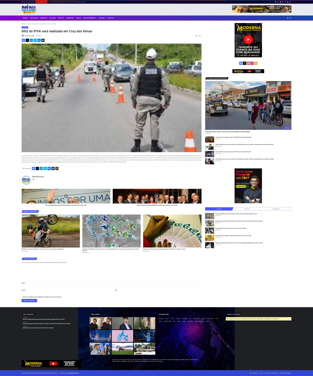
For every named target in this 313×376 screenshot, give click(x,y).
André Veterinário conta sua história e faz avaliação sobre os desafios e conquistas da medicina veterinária (244, 144)
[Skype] (35, 40)
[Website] (33, 179)
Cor (190, 318)
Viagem (208, 321)
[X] (27, 40)
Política (61, 18)
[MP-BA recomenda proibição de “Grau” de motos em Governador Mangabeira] (51, 231)
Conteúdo (185, 318)
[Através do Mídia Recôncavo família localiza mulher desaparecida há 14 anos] (209, 216)
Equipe (203, 318)
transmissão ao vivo (199, 321)
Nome (24, 283)
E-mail (24, 290)
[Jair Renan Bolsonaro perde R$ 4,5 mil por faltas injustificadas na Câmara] (122, 323)
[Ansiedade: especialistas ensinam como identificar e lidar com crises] (100, 336)
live (174, 321)
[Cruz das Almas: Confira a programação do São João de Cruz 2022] (209, 238)
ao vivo (167, 318)
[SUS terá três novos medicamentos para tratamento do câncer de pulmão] (122, 336)
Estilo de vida (210, 318)
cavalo (172, 318)
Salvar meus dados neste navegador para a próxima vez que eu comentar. (42, 297)
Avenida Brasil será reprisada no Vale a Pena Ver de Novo (230, 228)
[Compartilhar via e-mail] (43, 40)
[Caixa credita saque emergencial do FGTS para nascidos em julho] (209, 154)
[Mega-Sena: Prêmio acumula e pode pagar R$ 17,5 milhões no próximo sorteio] (172, 231)
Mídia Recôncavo (29, 35)
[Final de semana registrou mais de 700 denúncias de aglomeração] (209, 139)
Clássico (178, 318)
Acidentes (70, 18)
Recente (246, 209)
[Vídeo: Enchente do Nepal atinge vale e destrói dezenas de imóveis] (144, 323)
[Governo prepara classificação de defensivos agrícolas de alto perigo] (122, 349)
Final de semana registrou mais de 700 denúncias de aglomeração (233, 137)
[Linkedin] (31, 40)
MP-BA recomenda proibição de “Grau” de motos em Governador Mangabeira (43, 249)
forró (217, 318)
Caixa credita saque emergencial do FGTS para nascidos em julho (233, 151)
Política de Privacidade (285, 373)
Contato (110, 18)
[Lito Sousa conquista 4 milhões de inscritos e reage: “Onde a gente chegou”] (100, 323)
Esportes (43, 18)
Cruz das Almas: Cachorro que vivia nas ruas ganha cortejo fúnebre (227, 131)
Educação (34, 18)
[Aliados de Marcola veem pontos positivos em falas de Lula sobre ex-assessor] (100, 349)
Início (24, 23)
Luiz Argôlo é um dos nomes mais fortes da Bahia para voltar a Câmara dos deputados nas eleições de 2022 (244, 159)
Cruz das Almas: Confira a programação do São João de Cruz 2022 (233, 235)
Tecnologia (190, 321)
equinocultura (196, 318)
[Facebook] (23, 40)
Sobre (184, 321)
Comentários (276, 209)
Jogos (160, 321)
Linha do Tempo (167, 321)
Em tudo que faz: (69, 373)
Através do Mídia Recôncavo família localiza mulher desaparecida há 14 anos (236, 213)
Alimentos (161, 318)
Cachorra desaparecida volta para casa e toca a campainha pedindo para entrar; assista (239, 243)
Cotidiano (28, 23)
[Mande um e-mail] (33, 35)
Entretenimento (89, 18)
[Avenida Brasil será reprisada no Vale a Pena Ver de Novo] (209, 231)
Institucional (267, 373)
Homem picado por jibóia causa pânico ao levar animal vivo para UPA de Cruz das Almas (239, 221)
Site (116, 290)
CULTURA (52, 18)
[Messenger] (39, 40)
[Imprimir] (57, 168)
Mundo (178, 321)
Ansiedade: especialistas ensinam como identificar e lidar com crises (65, 2)
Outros (101, 18)
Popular (219, 209)
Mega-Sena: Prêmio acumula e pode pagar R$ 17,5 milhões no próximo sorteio (164, 249)
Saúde (25, 18)
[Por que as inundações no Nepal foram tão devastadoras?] (144, 349)
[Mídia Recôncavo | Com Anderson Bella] (29, 9)
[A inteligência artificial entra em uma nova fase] (144, 336)
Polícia (78, 18)
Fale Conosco (275, 373)
